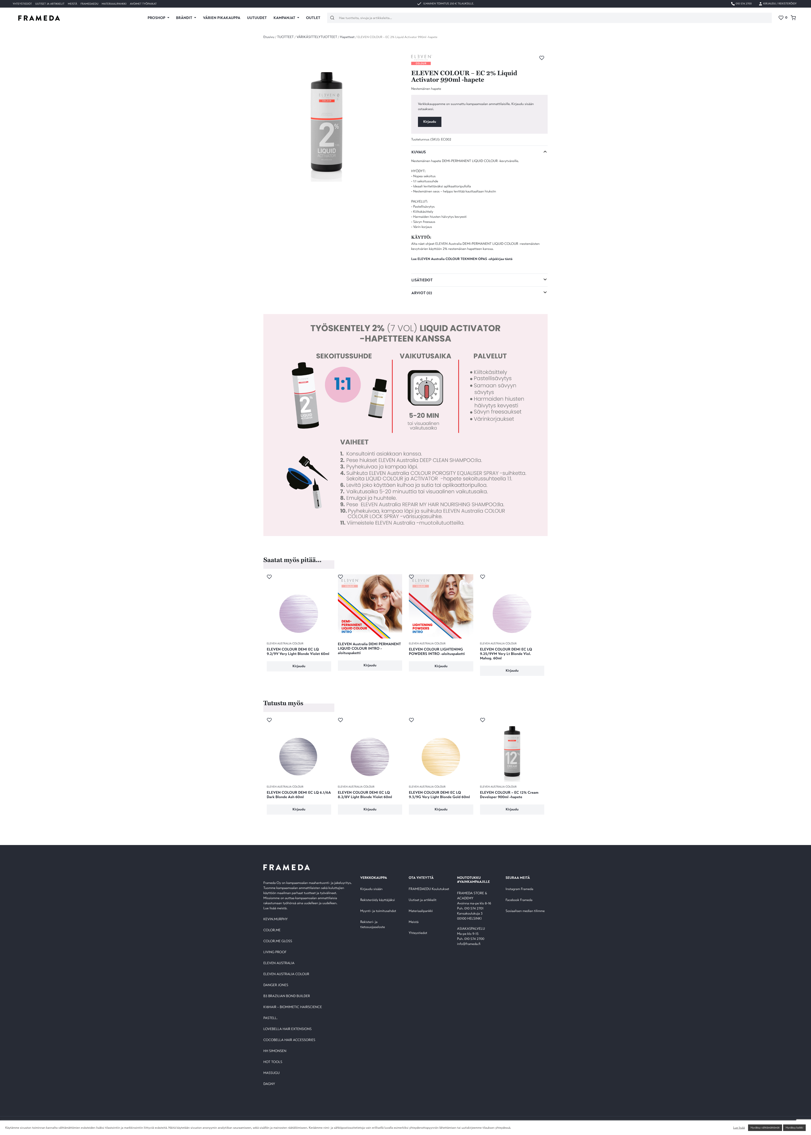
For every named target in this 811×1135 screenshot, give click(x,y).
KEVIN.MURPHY (275, 919)
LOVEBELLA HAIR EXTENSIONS (287, 1029)
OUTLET (313, 17)
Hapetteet (347, 37)
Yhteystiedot (22, 3)
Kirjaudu (429, 122)
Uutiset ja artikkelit (49, 3)
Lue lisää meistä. (275, 908)
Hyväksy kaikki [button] (794, 1127)
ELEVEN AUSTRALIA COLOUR (286, 974)
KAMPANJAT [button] (285, 17)
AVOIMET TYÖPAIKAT (143, 3)
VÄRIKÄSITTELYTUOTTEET (317, 37)
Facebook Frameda (519, 900)
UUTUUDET (257, 17)
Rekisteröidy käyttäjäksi (377, 900)
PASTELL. (270, 1018)
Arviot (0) (421, 293)
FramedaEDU (89, 3)
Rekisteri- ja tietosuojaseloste (372, 924)
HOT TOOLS (272, 1062)
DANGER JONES (275, 985)
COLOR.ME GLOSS (277, 941)
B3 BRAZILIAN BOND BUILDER (286, 996)
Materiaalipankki (114, 3)
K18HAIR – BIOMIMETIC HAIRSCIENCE (292, 1007)
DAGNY (269, 1084)
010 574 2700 (743, 3)
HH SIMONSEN (274, 1051)
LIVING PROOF (274, 952)
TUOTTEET (285, 37)
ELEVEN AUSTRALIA (278, 963)
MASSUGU (271, 1073)
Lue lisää (739, 1128)
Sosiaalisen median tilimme (525, 911)
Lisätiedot (422, 280)
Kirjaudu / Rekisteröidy (780, 3)
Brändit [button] (184, 17)
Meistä (72, 3)
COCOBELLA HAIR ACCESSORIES (289, 1040)
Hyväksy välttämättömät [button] (765, 1127)
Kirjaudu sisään (371, 889)
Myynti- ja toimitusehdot (378, 911)
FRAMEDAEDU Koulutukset (429, 889)
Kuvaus (418, 152)
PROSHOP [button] (157, 17)
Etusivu (268, 37)
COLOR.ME (271, 930)
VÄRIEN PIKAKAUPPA (221, 17)
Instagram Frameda (519, 889)
